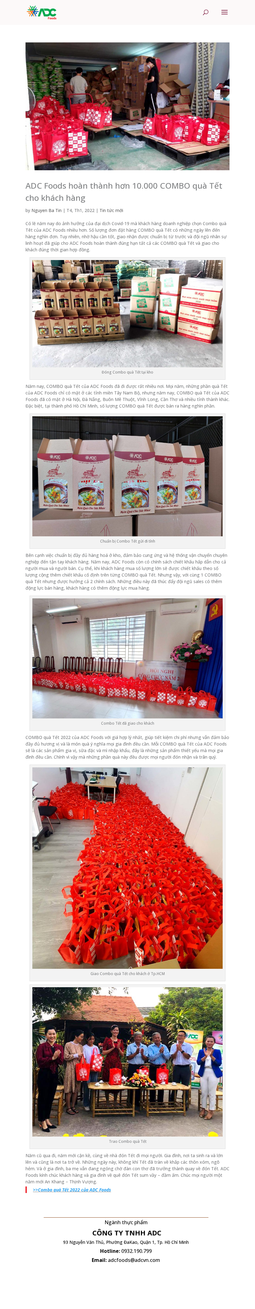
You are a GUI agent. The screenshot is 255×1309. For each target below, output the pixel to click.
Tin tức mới (111, 210)
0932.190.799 (136, 1251)
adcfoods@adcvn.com (134, 1260)
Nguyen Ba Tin (46, 210)
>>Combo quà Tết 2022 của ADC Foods (72, 1190)
